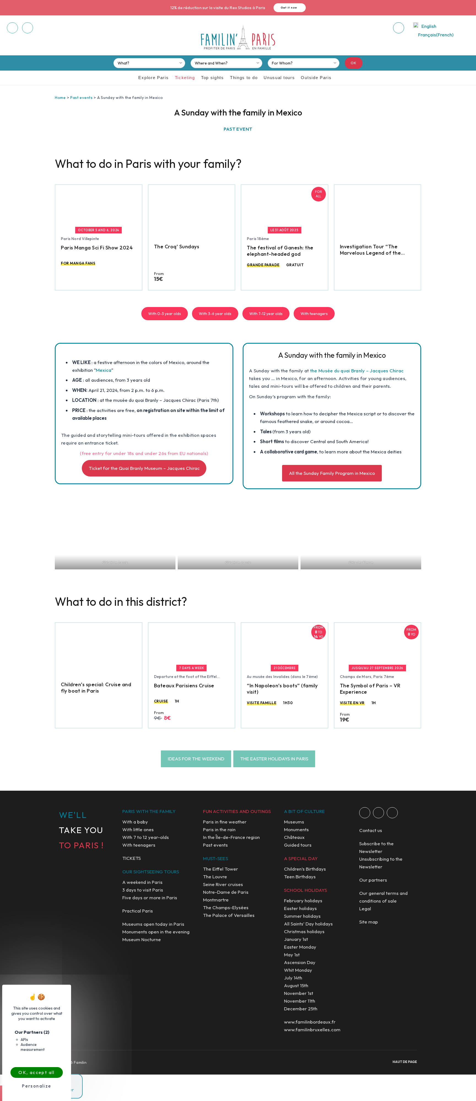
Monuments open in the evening (156, 932)
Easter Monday (300, 947)
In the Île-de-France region (231, 837)
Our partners (373, 880)
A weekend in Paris (142, 882)
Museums (294, 822)
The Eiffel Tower (220, 869)
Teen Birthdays (300, 876)
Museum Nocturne (141, 939)
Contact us (370, 830)
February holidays (303, 900)
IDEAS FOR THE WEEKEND (196, 758)
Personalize (36, 1086)
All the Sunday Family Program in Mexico (332, 473)
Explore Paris (153, 77)
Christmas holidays (304, 931)
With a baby (135, 822)
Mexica (103, 370)
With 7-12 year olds (266, 313)
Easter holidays (300, 908)
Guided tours (298, 845)
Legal (365, 908)
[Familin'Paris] (238, 37)
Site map (368, 922)
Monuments (296, 829)
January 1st (296, 939)
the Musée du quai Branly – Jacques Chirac (357, 370)
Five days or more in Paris (149, 897)
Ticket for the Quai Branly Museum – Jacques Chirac (144, 468)
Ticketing (185, 77)
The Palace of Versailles (229, 915)
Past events (81, 97)
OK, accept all (36, 1072)
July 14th (293, 978)
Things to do (244, 77)
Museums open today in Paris (153, 924)
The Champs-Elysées (225, 907)
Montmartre (216, 900)
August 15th (296, 985)
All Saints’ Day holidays (308, 924)
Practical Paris (137, 911)
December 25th (300, 1008)
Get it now (289, 7)
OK (354, 63)
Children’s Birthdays (305, 869)
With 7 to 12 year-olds (145, 837)
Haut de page (405, 1062)
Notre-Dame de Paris (225, 892)
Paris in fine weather (225, 822)
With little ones (138, 829)
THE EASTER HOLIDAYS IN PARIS (274, 758)
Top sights (212, 77)
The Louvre (215, 876)
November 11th (299, 1001)
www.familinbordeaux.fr (310, 1022)
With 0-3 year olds (164, 313)
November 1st (298, 993)
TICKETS (131, 858)
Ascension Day (299, 962)
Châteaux (294, 837)
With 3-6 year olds (215, 313)
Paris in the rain (219, 829)
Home (60, 97)
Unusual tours (279, 77)
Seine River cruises (223, 884)
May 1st (292, 954)
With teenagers (314, 313)
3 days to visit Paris (142, 890)
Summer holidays (302, 916)
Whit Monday (298, 970)
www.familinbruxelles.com (312, 1029)
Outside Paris (316, 77)
